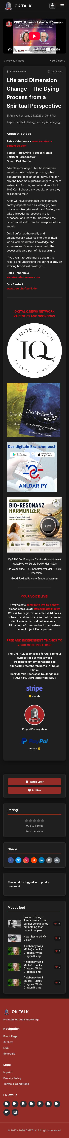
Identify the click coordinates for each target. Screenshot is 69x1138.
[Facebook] (11, 860)
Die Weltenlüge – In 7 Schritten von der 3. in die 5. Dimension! (34, 571)
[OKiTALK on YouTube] (48, 1104)
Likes (36, 790)
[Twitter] (18, 860)
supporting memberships (26, 666)
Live (6, 1048)
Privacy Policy (12, 1078)
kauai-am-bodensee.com (23, 277)
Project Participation (38, 629)
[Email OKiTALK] (15, 1112)
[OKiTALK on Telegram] (6, 1104)
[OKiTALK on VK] (31, 1104)
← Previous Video (13, 60)
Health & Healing (24, 122)
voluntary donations (37, 661)
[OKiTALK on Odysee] (23, 1104)
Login (52, 6)
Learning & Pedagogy (48, 122)
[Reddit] (34, 860)
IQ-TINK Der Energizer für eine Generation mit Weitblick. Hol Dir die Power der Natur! (34, 561)
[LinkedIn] (42, 860)
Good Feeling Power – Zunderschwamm (34, 578)
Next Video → (58, 60)
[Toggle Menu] (62, 6)
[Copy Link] (57, 860)
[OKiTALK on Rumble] (57, 1104)
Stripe (52, 666)
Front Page (10, 1036)
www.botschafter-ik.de (22, 288)
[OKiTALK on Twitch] (40, 1104)
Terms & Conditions (16, 1083)
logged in (31, 882)
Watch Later (37, 781)
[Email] (49, 860)
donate (36, 696)
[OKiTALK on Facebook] (15, 1104)
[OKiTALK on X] (6, 1112)
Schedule (9, 1053)
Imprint (8, 1072)
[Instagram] (26, 860)
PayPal (34, 670)
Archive (8, 1042)
